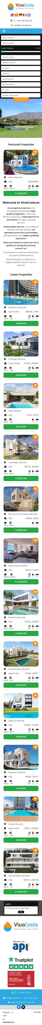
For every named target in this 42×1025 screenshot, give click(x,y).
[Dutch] (29, 15)
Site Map (37, 1012)
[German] (21, 15)
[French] (25, 15)
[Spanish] (16, 15)
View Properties (21, 99)
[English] (12, 15)
